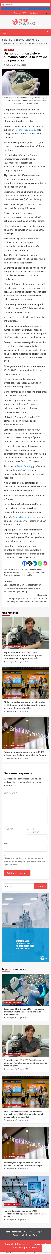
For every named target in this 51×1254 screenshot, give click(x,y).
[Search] (47, 32)
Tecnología (17, 1002)
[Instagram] (45, 563)
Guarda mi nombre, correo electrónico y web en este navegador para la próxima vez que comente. (25, 861)
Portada (24, 572)
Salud (11, 50)
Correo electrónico (33, 830)
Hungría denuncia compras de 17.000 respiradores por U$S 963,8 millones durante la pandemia (25, 1214)
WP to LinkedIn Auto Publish (15, 1253)
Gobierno (17, 646)
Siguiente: (27, 598)
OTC (25, 1231)
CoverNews (18, 1247)
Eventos (16, 1235)
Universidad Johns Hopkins (22, 575)
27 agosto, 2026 (23, 662)
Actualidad (8, 646)
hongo (39, 569)
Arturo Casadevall (22, 516)
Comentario (10, 792)
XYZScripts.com (39, 1253)
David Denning (24, 466)
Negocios (17, 696)
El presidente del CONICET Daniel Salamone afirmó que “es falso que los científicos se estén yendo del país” (23, 655)
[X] (29, 563)
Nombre (8, 828)
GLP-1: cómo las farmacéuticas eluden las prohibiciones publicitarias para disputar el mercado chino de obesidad (25, 705)
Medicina (12, 745)
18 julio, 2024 (21, 65)
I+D (5, 50)
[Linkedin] (34, 563)
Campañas (8, 696)
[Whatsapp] (40, 563)
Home (7, 1231)
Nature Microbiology (25, 129)
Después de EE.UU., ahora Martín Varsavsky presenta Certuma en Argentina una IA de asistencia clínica (24, 1012)
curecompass (10, 662)
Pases (35, 1235)
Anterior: (22, 587)
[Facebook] (24, 563)
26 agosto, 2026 (23, 758)
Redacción (9, 65)
